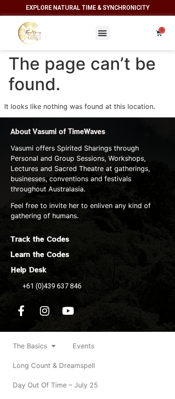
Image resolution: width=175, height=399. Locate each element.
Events (83, 346)
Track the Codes (40, 239)
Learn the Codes (40, 254)
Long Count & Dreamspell (54, 365)
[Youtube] (68, 310)
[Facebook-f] (21, 310)
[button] (103, 33)
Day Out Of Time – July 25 (55, 385)
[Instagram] (44, 310)
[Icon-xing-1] (91, 310)
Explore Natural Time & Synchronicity (88, 7)
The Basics (30, 346)
